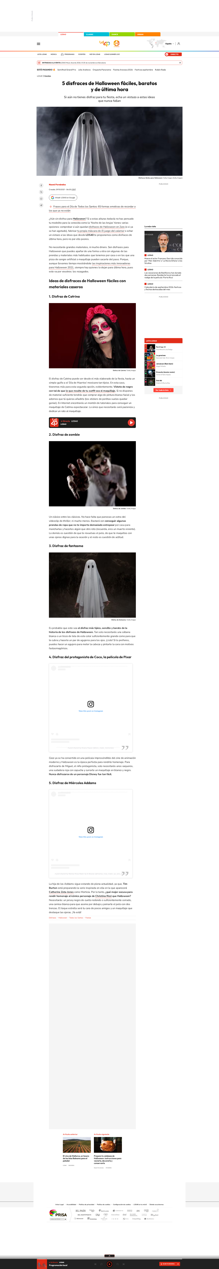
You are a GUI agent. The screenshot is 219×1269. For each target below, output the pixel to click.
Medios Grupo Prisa (58, 1219)
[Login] (179, 43)
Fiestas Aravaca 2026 (123, 69)
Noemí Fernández (57, 184)
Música (54, 54)
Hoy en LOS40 (94, 54)
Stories (125, 1177)
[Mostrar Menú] (40, 44)
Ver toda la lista (162, 390)
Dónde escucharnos (157, 1205)
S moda (125, 1218)
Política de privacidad (86, 1205)
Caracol (154, 1211)
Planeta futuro (143, 1214)
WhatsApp (41, 198)
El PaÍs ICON (115, 1218)
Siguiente (123, 1264)
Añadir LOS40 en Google (65, 197)
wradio (105, 1214)
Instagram (94, 1177)
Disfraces (52, 918)
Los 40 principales (92, 1211)
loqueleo (136, 1218)
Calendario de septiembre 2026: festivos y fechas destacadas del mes (162, 288)
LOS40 (63, 34)
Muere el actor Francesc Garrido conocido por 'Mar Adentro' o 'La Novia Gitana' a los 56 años (163, 260)
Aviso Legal (59, 1205)
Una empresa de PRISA (58, 1213)
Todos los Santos (76, 918)
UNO (98, 1214)
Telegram (41, 205)
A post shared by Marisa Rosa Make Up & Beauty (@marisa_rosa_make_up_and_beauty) (91, 874)
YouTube (104, 1177)
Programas (69, 54)
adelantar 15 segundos (117, 1264)
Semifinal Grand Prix (66, 69)
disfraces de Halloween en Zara (107, 227)
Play (109, 1264)
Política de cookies (103, 1205)
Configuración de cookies (122, 1205)
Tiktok (99, 1177)
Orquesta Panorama (102, 69)
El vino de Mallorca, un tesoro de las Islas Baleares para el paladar (76, 1158)
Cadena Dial (124, 1214)
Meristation (148, 1218)
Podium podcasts (104, 1218)
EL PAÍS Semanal (134, 1214)
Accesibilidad (71, 1205)
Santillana (104, 1211)
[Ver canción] (151, 348)
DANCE (115, 34)
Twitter (41, 192)
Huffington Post (84, 1214)
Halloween (62, 918)
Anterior (95, 1264)
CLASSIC (89, 34)
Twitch (120, 1177)
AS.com (136, 1211)
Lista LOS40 (42, 54)
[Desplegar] (109, 1256)
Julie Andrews (84, 69)
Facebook (41, 185)
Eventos (81, 54)
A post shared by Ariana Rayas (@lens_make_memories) (91, 748)
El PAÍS (80, 1211)
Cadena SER (129, 1211)
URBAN (140, 34)
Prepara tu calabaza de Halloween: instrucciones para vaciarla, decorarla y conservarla (107, 1159)
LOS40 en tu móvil (140, 1205)
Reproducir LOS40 (131, 422)
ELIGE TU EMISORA (169, 1264)
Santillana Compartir (118, 1211)
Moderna (91, 1218)
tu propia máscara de (100, 231)
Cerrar (180, 63)
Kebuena (152, 1214)
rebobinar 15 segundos (101, 1264)
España (168, 44)
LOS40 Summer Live (112, 54)
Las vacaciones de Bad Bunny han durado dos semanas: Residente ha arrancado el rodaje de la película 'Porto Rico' (162, 275)
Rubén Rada (160, 69)
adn (145, 1211)
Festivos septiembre (144, 69)
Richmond (79, 1218)
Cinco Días (115, 1214)
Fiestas (88, 918)
